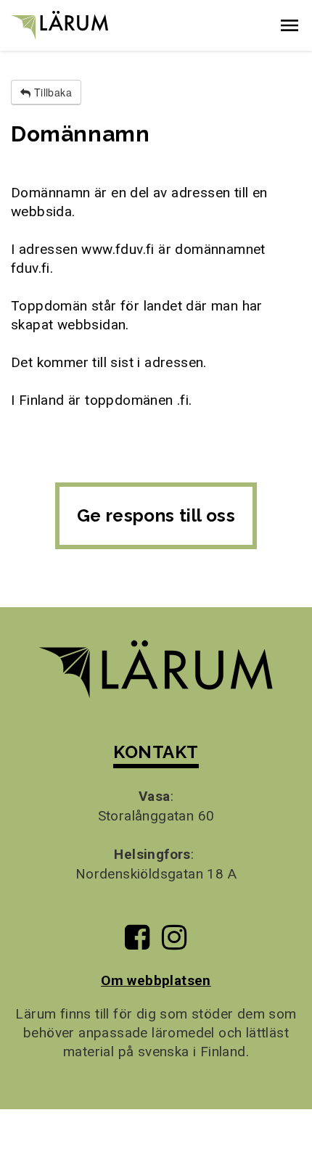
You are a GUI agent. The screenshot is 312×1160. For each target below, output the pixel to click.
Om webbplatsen (156, 980)
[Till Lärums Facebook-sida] (137, 942)
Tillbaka (51, 92)
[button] (289, 25)
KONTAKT (155, 751)
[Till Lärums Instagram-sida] (174, 942)
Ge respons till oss (156, 515)
